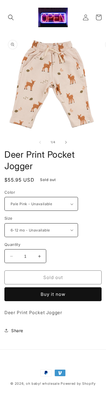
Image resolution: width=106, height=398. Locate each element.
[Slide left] (40, 142)
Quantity (12, 244)
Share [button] (17, 330)
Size (8, 218)
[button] (10, 17)
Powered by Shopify (78, 383)
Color (9, 192)
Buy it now (53, 294)
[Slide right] (65, 142)
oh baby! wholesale (43, 383)
